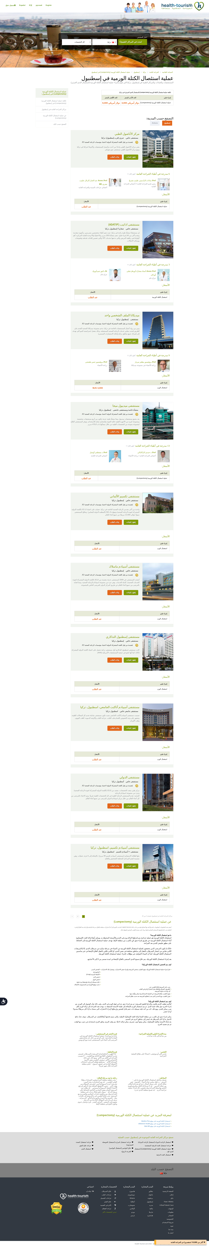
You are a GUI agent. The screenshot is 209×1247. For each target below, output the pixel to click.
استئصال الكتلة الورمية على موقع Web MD (157, 1126)
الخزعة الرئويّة (126, 1151)
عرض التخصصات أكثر (110, 1212)
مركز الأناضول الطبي (127, 134)
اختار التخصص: (142, 37)
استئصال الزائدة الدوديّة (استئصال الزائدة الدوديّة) (154, 1142)
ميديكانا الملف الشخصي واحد (121, 315)
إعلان (171, 1195)
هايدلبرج (150, 1215)
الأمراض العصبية (105, 1205)
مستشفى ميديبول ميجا (125, 406)
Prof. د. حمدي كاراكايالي (147, 453)
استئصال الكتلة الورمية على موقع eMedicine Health (154, 1124)
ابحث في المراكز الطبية (131, 42)
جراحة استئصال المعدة (83, 1142)
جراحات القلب (106, 1195)
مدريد (151, 1205)
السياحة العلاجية (167, 72)
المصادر (170, 1215)
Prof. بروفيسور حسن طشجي (96, 362)
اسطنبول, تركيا (112, 711)
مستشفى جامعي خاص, (128, 711)
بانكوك (151, 1195)
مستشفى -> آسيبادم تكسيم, (126, 852)
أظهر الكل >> (131, 174)
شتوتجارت (131, 1205)
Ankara (132, 1198)
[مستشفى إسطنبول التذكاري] (157, 651)
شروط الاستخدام (168, 1222)
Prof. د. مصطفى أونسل (98, 453)
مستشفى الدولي (129, 777)
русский (39, 5)
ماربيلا (151, 1212)
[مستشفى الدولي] (157, 792)
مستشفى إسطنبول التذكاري (122, 637)
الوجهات (170, 1209)
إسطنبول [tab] (167, 123)
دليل (172, 1198)
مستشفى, (134, 319)
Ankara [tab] (155, 123)
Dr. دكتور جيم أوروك (99, 271)
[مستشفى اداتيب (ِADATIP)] (157, 239)
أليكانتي (132, 1209)
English (49, 5)
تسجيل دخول (9, 5)
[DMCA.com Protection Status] (56, 1208)
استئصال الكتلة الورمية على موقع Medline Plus (155, 1121)
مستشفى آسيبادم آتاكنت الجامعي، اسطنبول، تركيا (109, 707)
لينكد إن (88, 1191)
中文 (30, 5)
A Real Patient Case (167, 1205)
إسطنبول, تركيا (122, 319)
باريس (133, 1215)
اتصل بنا (171, 1233)
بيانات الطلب (114, 157)
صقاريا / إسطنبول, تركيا (114, 229)
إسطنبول (137, 72)
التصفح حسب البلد (59, 124)
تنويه (171, 1226)
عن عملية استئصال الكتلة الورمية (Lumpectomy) (54, 117)
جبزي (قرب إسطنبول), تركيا (112, 138)
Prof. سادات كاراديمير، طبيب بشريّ (142, 181)
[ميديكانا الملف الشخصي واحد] (157, 330)
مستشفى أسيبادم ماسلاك (124, 567)
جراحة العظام (106, 1209)
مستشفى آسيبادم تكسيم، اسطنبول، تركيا (115, 848)
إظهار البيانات (131, 157)
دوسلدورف (131, 1195)
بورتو (133, 1212)
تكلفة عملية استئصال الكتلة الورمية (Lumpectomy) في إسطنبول (53, 102)
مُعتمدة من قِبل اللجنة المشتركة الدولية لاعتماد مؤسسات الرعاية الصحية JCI (107, 142)
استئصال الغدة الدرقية (163, 1155)
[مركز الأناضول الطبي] (157, 148)
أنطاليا (133, 1202)
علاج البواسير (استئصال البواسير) (120, 1148)
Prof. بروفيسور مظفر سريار (145, 362)
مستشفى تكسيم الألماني (124, 496)
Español (22, 5)
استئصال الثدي (86, 1149)
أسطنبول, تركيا (118, 781)
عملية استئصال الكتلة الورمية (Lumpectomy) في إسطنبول (110, 72)
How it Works (168, 1202)
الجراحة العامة (154, 72)
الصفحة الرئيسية (168, 1191)
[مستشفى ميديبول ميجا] (157, 420)
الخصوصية (170, 1219)
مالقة (151, 1209)
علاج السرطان (106, 1191)
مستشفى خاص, (131, 138)
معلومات (170, 1212)
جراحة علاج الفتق (85, 1145)
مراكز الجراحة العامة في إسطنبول (54, 109)
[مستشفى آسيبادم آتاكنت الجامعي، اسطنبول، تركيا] (157, 722)
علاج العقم (107, 1202)
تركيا (144, 72)
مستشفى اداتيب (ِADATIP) (123, 225)
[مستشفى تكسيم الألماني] (157, 502)
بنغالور (151, 1191)
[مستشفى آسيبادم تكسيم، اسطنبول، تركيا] (157, 862)
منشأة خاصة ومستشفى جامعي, (125, 410)
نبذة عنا (171, 1229)
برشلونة (150, 1198)
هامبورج (132, 1191)
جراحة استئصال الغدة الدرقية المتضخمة (158, 1145)
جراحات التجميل (106, 1198)
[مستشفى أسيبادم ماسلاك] (157, 581)
